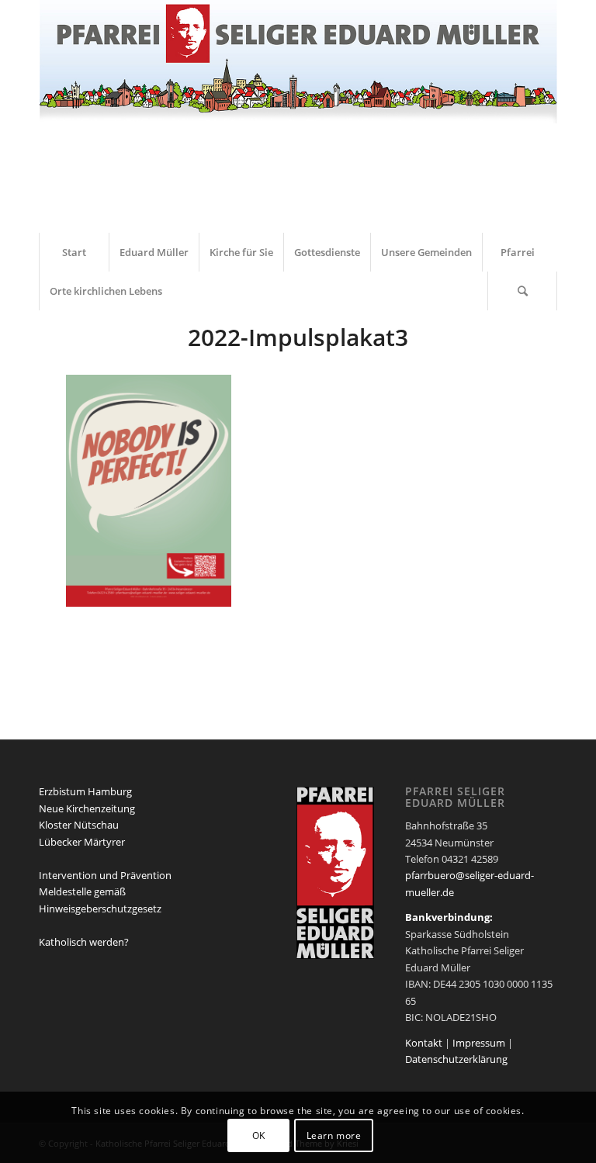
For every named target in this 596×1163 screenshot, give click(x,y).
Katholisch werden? (84, 942)
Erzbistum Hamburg (85, 791)
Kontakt (423, 1043)
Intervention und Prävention (105, 875)
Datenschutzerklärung (456, 1059)
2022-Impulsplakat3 (298, 337)
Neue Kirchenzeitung (87, 808)
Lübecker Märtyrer (82, 842)
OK (258, 1135)
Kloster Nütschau (79, 825)
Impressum (478, 1043)
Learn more (334, 1135)
